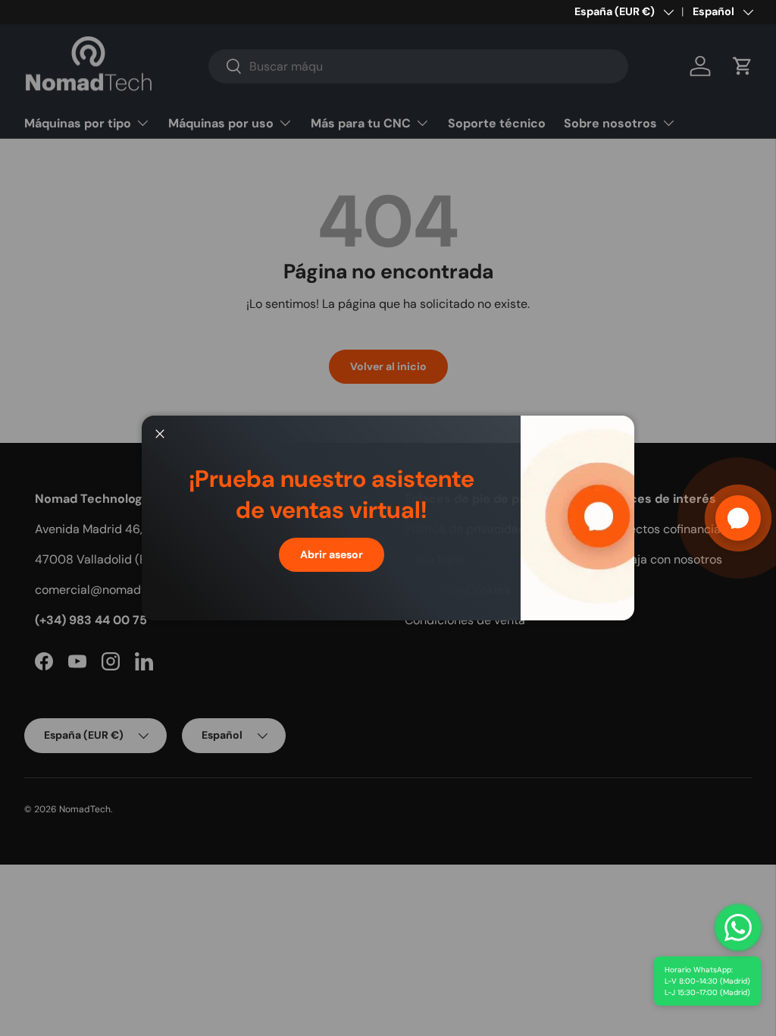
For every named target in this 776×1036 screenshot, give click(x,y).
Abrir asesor (331, 554)
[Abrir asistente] (738, 518)
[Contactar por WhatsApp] (738, 927)
